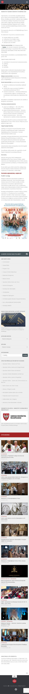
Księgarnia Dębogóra (8, 295)
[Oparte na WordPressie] (8, 685)
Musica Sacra (6, 278)
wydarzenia (4, 454)
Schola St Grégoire (8, 285)
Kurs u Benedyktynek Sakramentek (12, 302)
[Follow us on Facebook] (27, 254)
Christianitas (6, 292)
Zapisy (4, 47)
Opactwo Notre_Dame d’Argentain (12, 377)
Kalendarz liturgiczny (8, 275)
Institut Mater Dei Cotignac (10, 399)
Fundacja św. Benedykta (9, 289)
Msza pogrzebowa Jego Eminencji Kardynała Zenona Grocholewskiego (13, 581)
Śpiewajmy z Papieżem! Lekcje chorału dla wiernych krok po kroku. (12, 456)
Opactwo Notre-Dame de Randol (11, 370)
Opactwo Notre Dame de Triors (11, 282)
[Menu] (27, 2)
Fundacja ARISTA (7, 305)
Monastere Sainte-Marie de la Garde (12, 392)
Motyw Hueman (22, 686)
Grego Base (6, 265)
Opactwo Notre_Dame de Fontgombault (13, 367)
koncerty (3, 621)
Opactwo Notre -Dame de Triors (11, 364)
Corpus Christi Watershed (9, 272)
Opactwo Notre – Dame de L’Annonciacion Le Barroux (14, 381)
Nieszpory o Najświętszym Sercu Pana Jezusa (13, 561)
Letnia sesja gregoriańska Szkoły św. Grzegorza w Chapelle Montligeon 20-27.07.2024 (14, 477)
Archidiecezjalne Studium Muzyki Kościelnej (14, 299)
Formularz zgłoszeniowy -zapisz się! (11, 173)
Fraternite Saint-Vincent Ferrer (11, 396)
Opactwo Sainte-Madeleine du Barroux (13, 374)
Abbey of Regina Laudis (9, 389)
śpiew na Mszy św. (5, 578)
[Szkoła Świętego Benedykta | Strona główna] (3, 2)
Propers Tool (6, 268)
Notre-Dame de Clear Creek (10, 385)
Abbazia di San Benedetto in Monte (12, 402)
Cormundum (6, 262)
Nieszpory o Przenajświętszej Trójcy (10, 498)
